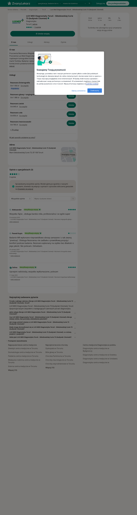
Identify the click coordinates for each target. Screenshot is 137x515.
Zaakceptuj (94, 90)
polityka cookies (92, 84)
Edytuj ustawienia (79, 91)
